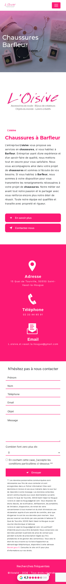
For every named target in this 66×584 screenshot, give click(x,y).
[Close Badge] (48, 574)
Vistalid (14, 572)
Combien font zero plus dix (21, 446)
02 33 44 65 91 (33, 314)
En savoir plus (23, 217)
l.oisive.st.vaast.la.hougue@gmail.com (33, 344)
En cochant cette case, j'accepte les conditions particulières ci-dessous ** (31, 461)
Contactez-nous (24, 227)
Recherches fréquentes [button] (33, 566)
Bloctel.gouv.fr (13, 547)
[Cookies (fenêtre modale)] (1, 582)
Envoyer (36, 472)
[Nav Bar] (56, 5)
